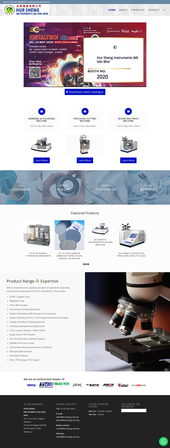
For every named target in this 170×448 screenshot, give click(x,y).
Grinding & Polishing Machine (41, 119)
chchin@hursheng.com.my (67, 436)
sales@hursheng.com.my (67, 417)
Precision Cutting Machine (85, 119)
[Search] (164, 10)
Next (142, 237)
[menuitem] (112, 10)
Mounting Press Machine (128, 119)
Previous (28, 237)
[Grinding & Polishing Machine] (41, 111)
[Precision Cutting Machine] (85, 111)
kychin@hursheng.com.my (67, 420)
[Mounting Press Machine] (128, 111)
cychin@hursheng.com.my (67, 428)
